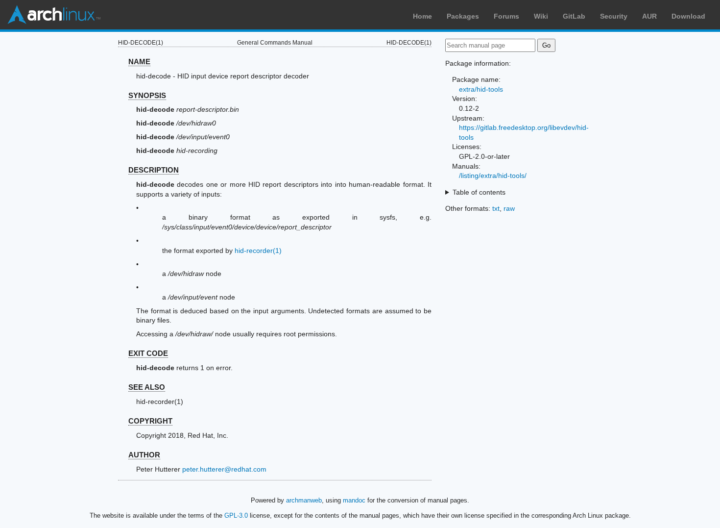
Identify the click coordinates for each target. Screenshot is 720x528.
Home (422, 16)
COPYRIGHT (150, 421)
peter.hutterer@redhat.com (224, 469)
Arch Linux (53, 15)
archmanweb (304, 500)
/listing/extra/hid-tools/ (493, 175)
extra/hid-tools (481, 89)
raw (509, 208)
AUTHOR (144, 455)
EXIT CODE (148, 353)
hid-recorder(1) (258, 250)
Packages (463, 16)
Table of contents (479, 192)
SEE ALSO (146, 387)
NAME (139, 61)
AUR (649, 16)
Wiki (541, 16)
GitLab (574, 16)
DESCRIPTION (153, 170)
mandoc (354, 500)
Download (688, 16)
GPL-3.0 (236, 515)
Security (613, 16)
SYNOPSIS (147, 95)
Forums (506, 16)
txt (496, 208)
